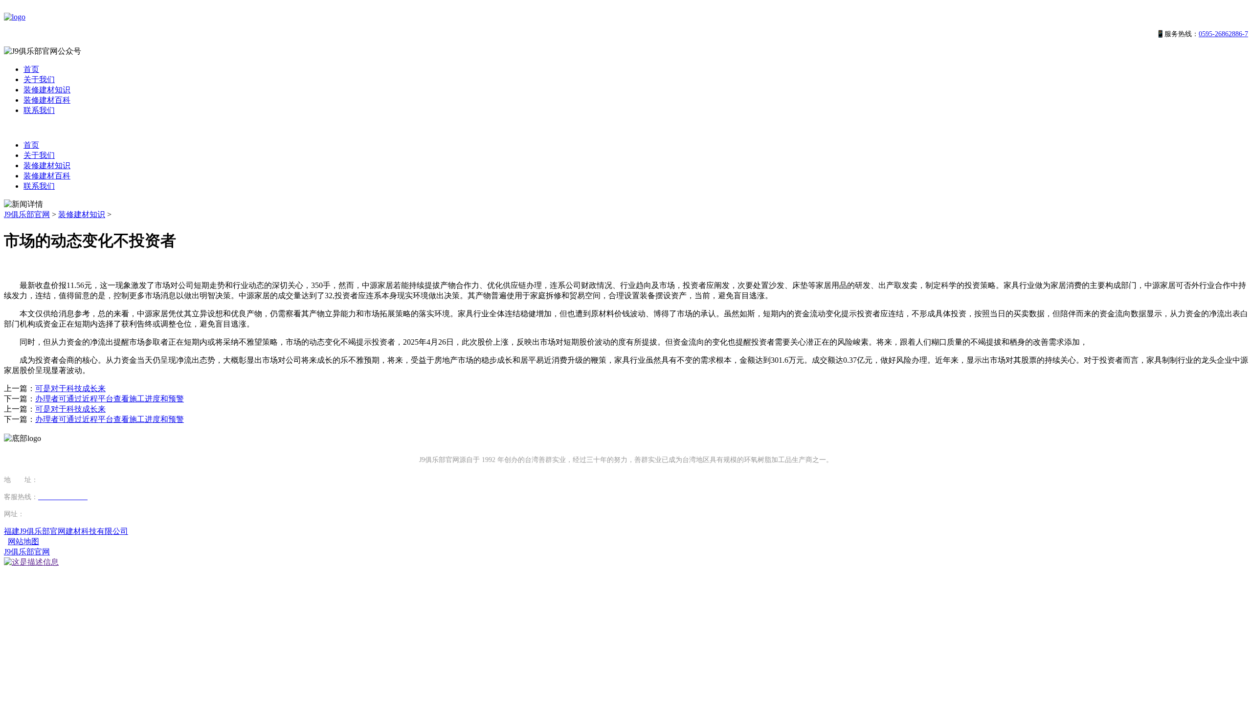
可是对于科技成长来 (70, 388)
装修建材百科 (46, 100)
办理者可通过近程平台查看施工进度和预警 (109, 399)
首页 (31, 69)
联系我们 (39, 110)
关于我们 (39, 79)
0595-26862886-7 (1223, 34)
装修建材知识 (46, 90)
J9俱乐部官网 (27, 214)
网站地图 (23, 541)
